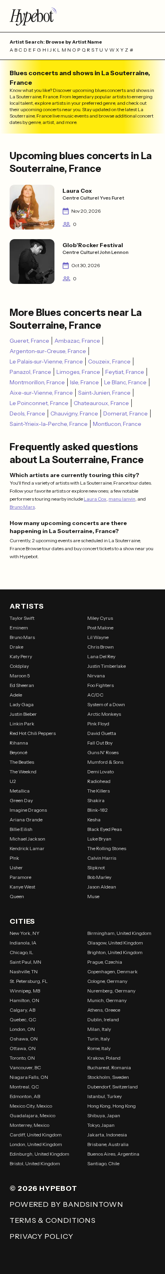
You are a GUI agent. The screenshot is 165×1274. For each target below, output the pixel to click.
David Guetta (101, 733)
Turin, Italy (98, 1039)
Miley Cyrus (100, 618)
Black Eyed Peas (104, 829)
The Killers (98, 791)
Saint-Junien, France (104, 392)
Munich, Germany (107, 1000)
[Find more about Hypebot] (82, 16)
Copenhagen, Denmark (112, 971)
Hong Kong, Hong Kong (111, 1106)
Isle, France (84, 382)
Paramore (20, 877)
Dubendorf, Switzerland (112, 1087)
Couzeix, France (109, 361)
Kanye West (22, 887)
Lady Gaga (22, 704)
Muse (93, 896)
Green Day (21, 800)
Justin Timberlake (106, 666)
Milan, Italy (99, 1029)
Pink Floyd (98, 724)
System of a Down (106, 704)
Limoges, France (78, 371)
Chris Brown (100, 647)
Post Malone (100, 628)
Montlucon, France (117, 423)
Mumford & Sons (105, 762)
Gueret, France (29, 340)
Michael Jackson (27, 839)
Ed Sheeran (22, 685)
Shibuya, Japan (103, 1115)
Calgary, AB (22, 1010)
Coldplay (19, 666)
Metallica (20, 791)
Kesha (94, 820)
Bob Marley (99, 877)
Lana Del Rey (101, 656)
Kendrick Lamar (27, 848)
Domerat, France (125, 413)
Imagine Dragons (28, 810)
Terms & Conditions (53, 1220)
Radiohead (99, 781)
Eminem (19, 628)
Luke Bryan (99, 839)
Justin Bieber (23, 714)
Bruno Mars (22, 507)
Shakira (96, 800)
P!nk (14, 858)
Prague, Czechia (104, 962)
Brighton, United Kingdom (115, 952)
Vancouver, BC (25, 1067)
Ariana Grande (26, 820)
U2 (13, 781)
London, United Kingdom (36, 1144)
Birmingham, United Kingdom (119, 933)
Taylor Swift (22, 618)
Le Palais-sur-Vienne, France (46, 361)
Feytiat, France (124, 371)
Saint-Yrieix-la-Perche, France (49, 423)
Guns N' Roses (103, 752)
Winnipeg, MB (25, 991)
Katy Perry (21, 656)
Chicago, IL (21, 952)
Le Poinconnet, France (39, 403)
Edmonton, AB (25, 1096)
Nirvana (96, 676)
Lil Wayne (98, 637)
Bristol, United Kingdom (35, 1163)
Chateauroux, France (101, 403)
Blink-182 (97, 810)
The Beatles (22, 762)
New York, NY (25, 933)
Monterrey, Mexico (29, 1125)
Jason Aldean (101, 887)
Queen (17, 896)
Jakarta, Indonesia (107, 1135)
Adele (16, 695)
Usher (16, 868)
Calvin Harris (101, 858)
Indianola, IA (23, 943)
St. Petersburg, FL (29, 981)
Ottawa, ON (23, 1048)
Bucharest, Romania (109, 1067)
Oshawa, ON (24, 1039)
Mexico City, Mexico (31, 1106)
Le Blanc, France (125, 382)
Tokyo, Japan (101, 1125)
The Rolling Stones (106, 848)
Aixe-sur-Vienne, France (41, 392)
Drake (16, 647)
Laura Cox (95, 499)
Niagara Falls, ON (29, 1077)
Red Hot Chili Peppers (33, 733)
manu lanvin (122, 499)
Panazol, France (30, 371)
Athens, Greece (103, 1010)
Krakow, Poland (104, 1058)
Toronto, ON (22, 1058)
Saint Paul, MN (25, 962)
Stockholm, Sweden (108, 1077)
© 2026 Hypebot (43, 1188)
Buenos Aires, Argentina (113, 1154)
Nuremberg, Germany (111, 991)
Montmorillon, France (37, 382)
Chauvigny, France (74, 413)
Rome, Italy (99, 1048)
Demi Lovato (100, 772)
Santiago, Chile (103, 1163)
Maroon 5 (20, 676)
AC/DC (95, 695)
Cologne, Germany (107, 981)
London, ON (22, 1029)
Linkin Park (22, 724)
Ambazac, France (77, 340)
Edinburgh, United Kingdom (39, 1154)
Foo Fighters (100, 685)
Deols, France (27, 413)
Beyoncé (18, 752)
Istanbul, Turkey (104, 1096)
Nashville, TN (24, 971)
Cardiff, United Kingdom (36, 1135)
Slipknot (96, 868)
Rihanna (19, 743)
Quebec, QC (23, 1019)
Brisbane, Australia (108, 1144)
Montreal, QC (24, 1087)
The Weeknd (23, 772)
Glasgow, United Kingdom (115, 943)
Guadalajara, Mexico (32, 1115)
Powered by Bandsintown (66, 1204)
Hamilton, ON (24, 1000)
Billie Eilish (21, 829)
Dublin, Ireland (103, 1019)
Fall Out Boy (100, 743)
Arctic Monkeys (104, 714)
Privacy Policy (41, 1236)
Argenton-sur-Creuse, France (48, 351)
